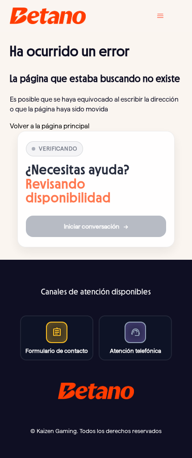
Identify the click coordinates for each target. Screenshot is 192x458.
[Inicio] (48, 16)
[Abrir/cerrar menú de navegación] (167, 16)
